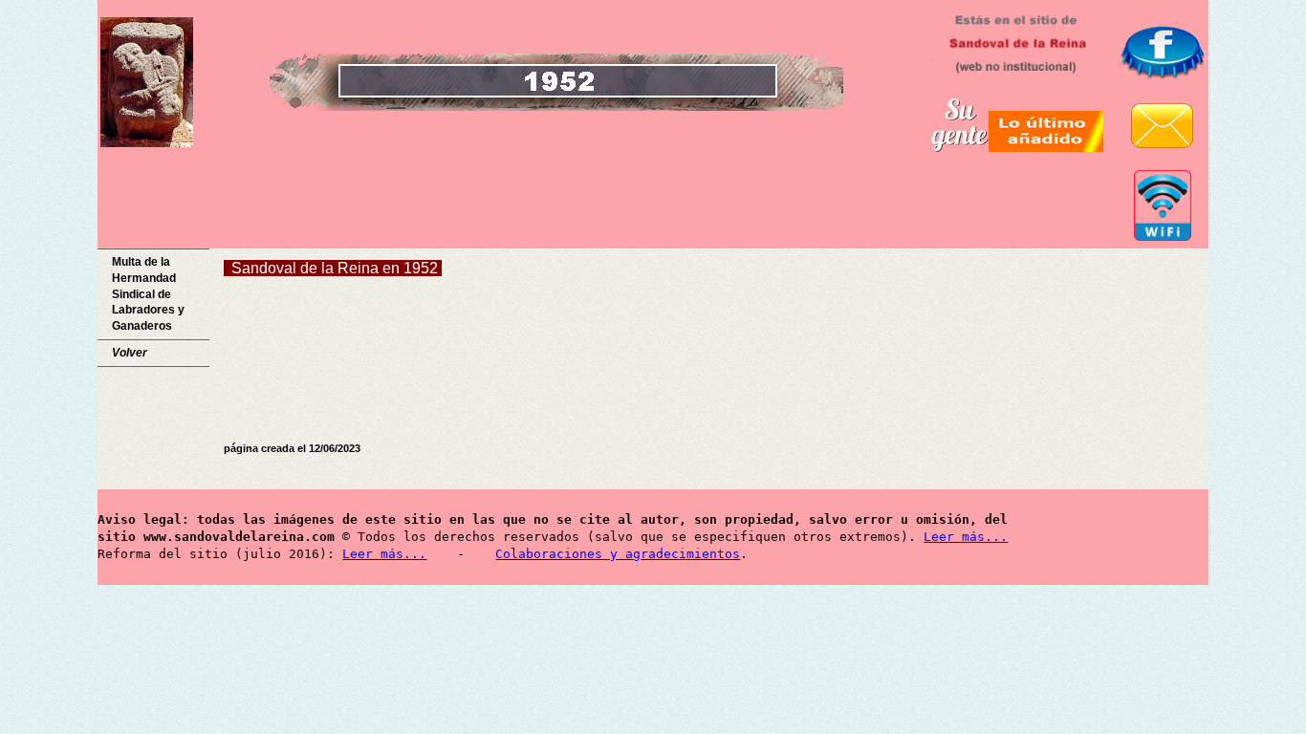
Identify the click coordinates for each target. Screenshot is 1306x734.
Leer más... (966, 536)
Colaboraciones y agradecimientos (617, 554)
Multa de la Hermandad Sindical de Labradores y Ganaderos (148, 294)
